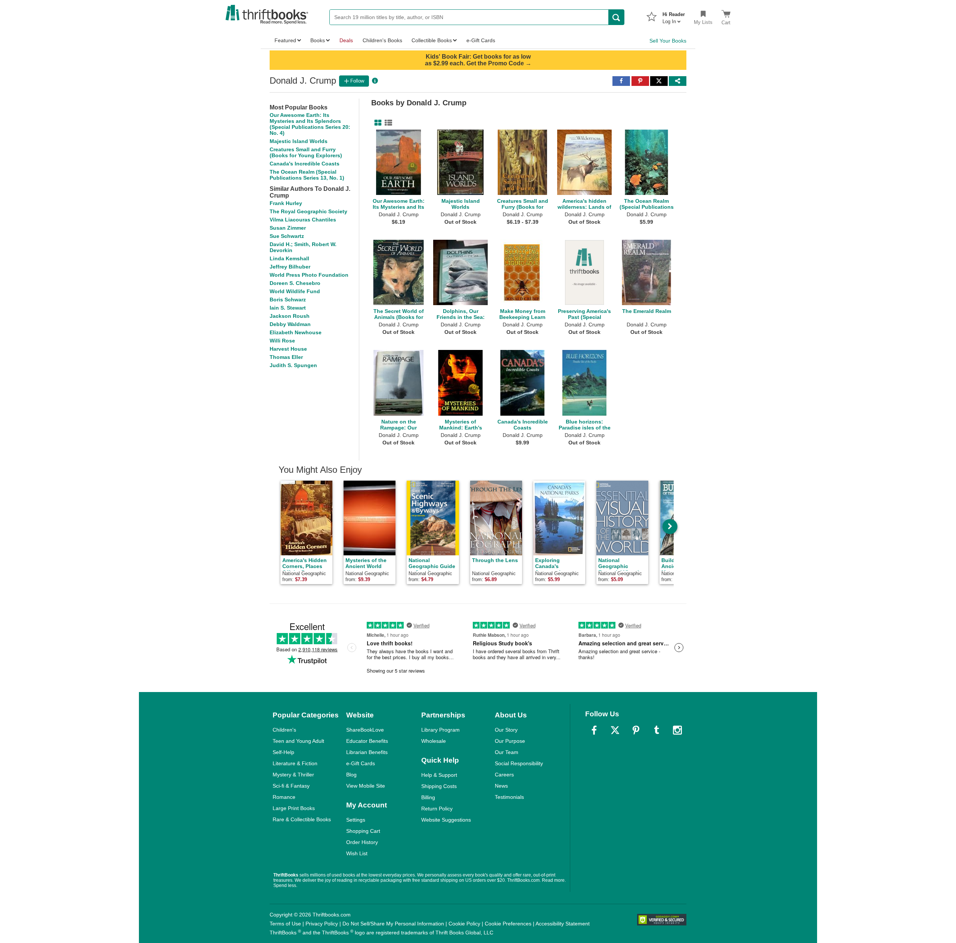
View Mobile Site (365, 786)
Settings (355, 820)
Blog (351, 775)
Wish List (356, 853)
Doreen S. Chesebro (295, 283)
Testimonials (509, 797)
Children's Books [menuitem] (382, 40)
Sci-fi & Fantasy (291, 786)
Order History (362, 842)
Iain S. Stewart (288, 308)
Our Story (506, 730)
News (501, 786)
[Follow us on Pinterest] (636, 730)
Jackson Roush (290, 316)
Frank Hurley (286, 203)
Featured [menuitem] (285, 40)
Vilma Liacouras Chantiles (303, 220)
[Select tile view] (387, 123)
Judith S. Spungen (293, 365)
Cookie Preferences (508, 924)
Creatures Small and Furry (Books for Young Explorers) (306, 152)
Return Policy (437, 809)
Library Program (440, 730)
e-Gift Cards (360, 763)
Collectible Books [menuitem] (432, 40)
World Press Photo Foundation (309, 275)
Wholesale (433, 741)
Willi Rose (282, 341)
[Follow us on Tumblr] (656, 730)
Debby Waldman (290, 324)
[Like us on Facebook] (594, 730)
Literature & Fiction (295, 763)
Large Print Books (294, 808)
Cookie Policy (464, 924)
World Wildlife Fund (295, 291)
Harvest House (288, 349)
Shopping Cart (363, 831)
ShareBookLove (365, 730)
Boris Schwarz (288, 300)
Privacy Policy (321, 924)
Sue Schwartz (287, 236)
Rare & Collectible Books (302, 819)
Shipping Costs (439, 786)
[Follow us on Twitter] (615, 730)
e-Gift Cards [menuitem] (480, 40)
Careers (504, 775)
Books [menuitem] (317, 40)
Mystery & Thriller (293, 775)
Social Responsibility (519, 763)
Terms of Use (285, 924)
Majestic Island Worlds (299, 141)
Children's (284, 730)
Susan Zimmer (288, 228)
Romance (284, 797)
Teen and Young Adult (298, 741)
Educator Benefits (367, 741)
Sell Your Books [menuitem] (667, 41)
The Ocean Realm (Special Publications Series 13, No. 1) (307, 175)
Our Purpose (510, 741)
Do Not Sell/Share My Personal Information (393, 924)
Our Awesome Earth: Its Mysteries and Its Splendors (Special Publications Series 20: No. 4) (310, 124)
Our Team (506, 752)
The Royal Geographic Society (308, 211)
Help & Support (439, 775)
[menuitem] (673, 15)
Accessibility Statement (563, 924)
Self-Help (283, 752)
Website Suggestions (446, 820)
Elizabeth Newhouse (296, 332)
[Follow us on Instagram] (677, 730)
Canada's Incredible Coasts (304, 164)
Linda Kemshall (289, 258)
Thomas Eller (286, 357)
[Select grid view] (376, 123)
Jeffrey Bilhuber (290, 267)
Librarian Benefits (367, 752)
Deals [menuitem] (346, 40)
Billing (428, 797)
